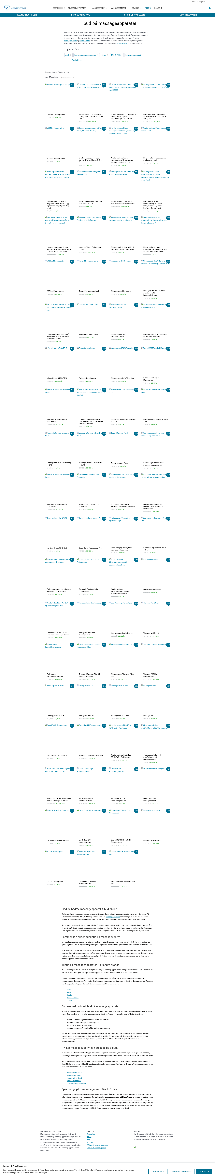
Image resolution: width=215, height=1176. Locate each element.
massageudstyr (122, 43)
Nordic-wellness (72, 998)
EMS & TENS (116, 55)
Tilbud (89, 1137)
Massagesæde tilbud (74, 1073)
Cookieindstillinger (158, 1171)
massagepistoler (70, 41)
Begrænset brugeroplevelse (181, 1171)
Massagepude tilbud (74, 1081)
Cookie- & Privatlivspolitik (96, 1148)
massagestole (85, 41)
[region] (107, 1169)
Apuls (67, 55)
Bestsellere (91, 1134)
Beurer (104, 55)
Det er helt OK (204, 1171)
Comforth (70, 995)
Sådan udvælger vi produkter (97, 1145)
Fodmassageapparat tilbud (76, 1084)
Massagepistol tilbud (74, 1078)
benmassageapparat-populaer (85, 55)
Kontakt (90, 1142)
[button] (206, 1)
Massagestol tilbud (74, 1075)
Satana (69, 1001)
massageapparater (113, 917)
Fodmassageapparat (133, 55)
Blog (88, 1140)
